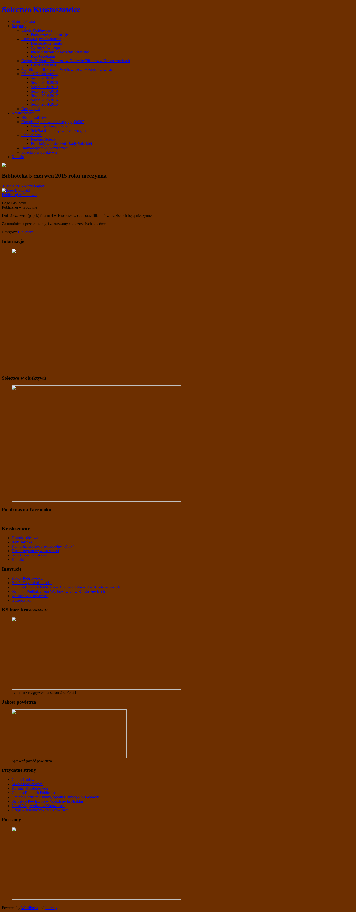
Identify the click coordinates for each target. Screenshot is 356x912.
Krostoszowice (23, 113)
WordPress (29, 908)
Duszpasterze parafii (46, 43)
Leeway (51, 908)
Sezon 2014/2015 (44, 104)
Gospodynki (30, 109)
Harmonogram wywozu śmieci (45, 148)
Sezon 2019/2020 (44, 82)
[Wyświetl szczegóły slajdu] (96, 688)
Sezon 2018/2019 (44, 87)
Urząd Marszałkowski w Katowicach (40, 810)
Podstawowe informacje (49, 34)
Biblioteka (26, 232)
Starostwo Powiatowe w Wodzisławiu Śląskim (47, 801)
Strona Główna (23, 21)
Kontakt (18, 157)
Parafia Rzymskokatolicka (41, 39)
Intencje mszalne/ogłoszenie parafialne (60, 52)
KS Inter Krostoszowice (39, 74)
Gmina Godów (23, 779)
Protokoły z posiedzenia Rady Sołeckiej (61, 144)
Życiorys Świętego (45, 48)
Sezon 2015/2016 (44, 100)
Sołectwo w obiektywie (39, 152)
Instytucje (19, 26)
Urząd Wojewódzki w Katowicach (38, 806)
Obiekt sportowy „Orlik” (50, 126)
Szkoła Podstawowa (36, 30)
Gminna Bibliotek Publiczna (33, 793)
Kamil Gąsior (34, 186)
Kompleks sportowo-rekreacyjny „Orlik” (52, 122)
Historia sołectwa (34, 117)
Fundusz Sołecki (43, 139)
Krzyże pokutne (43, 56)
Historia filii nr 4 (43, 65)
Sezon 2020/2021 (44, 78)
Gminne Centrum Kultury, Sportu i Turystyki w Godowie (56, 797)
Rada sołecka (31, 135)
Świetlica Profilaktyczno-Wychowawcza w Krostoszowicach (68, 69)
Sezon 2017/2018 (44, 91)
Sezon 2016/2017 (44, 96)
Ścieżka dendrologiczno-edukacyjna (58, 130)
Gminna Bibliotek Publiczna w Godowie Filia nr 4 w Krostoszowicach (75, 61)
